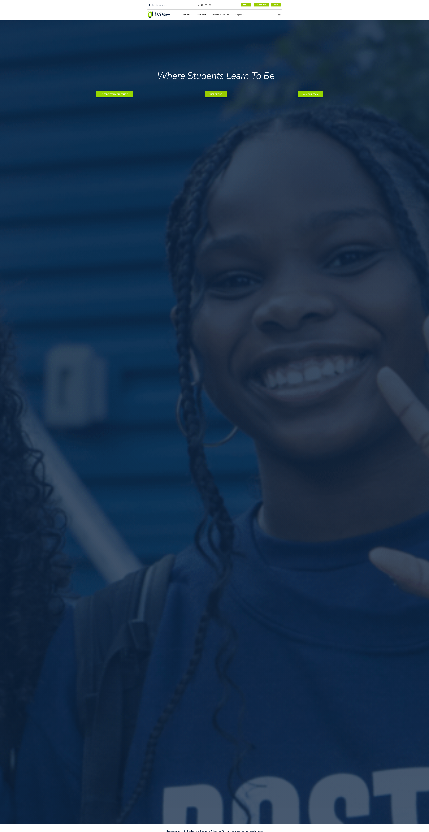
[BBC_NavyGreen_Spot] (159, 12)
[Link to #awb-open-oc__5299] (279, 15)
